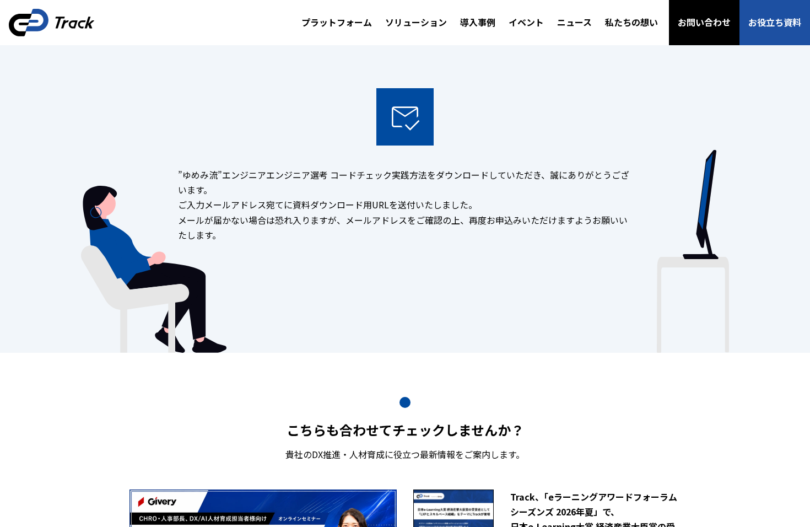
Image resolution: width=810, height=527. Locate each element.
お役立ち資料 (774, 22)
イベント (526, 22)
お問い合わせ (704, 22)
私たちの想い (631, 22)
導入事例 (477, 22)
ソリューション (416, 22)
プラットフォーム (336, 22)
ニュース (574, 22)
